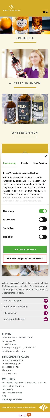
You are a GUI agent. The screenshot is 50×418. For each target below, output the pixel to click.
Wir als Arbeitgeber (13, 300)
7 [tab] (32, 33)
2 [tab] (18, 33)
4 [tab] (24, 33)
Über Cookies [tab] (40, 163)
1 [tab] (16, 33)
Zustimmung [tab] (9, 163)
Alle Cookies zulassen (25, 249)
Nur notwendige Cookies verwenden (25, 258)
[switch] (43, 219)
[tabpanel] (25, 25)
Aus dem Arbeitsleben (14, 319)
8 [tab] (35, 33)
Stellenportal (10, 313)
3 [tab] (21, 33)
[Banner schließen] (46, 156)
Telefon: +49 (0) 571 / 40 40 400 (18, 348)
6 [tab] (29, 33)
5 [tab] (27, 33)
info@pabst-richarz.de (13, 351)
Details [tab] (24, 163)
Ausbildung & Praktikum (16, 307)
